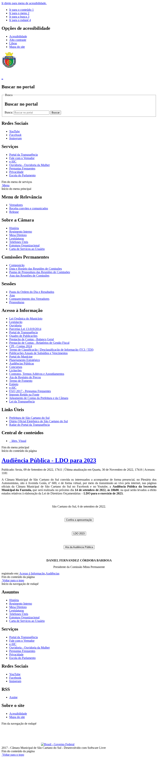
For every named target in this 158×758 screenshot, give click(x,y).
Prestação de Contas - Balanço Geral (31, 339)
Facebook (15, 677)
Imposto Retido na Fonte (24, 394)
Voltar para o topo (13, 580)
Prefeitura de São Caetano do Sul (29, 417)
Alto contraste (17, 39)
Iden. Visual (18, 440)
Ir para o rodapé (20, 20)
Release (14, 211)
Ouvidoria (15, 325)
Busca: (9, 112)
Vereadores (16, 205)
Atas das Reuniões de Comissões (29, 275)
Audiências (52, 573)
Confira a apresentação (79, 519)
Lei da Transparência (22, 401)
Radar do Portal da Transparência (29, 424)
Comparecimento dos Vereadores (29, 298)
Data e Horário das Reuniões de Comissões (35, 268)
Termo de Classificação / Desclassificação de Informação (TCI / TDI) (51, 349)
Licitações (15, 370)
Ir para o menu (19, 13)
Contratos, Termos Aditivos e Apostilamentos (36, 373)
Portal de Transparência (23, 332)
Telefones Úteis (18, 242)
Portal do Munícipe (21, 356)
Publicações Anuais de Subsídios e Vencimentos (38, 353)
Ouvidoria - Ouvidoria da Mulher (29, 165)
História (14, 228)
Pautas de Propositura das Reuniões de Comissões (39, 272)
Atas (12, 295)
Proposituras (16, 302)
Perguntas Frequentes (22, 168)
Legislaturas (16, 238)
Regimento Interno (20, 231)
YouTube (14, 674)
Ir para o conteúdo (21, 9)
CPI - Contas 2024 (20, 346)
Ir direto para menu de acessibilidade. (24, 3)
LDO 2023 (79, 533)
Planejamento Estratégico (24, 360)
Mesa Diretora (18, 235)
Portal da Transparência (23, 154)
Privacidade (16, 172)
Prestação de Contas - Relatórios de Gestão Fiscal (39, 342)
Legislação (15, 322)
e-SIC (12, 161)
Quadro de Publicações (23, 335)
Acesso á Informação (32, 573)
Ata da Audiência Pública (79, 547)
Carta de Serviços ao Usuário (27, 248)
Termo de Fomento (20, 380)
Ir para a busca (19, 16)
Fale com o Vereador (21, 158)
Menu (5, 185)
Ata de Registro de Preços (25, 377)
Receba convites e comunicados (28, 208)
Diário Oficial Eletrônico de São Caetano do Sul (38, 421)
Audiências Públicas (21, 363)
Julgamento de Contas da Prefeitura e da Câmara (38, 398)
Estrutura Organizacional (24, 245)
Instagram (15, 681)
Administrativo (69, 727)
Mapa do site (17, 46)
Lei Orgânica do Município (25, 318)
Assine (13, 697)
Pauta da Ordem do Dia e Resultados (31, 291)
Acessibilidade (18, 36)
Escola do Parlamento (22, 175)
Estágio (13, 384)
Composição (16, 265)
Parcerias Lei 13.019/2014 (25, 329)
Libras (13, 43)
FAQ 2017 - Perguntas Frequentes (30, 391)
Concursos (15, 367)
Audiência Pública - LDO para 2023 (49, 460)
